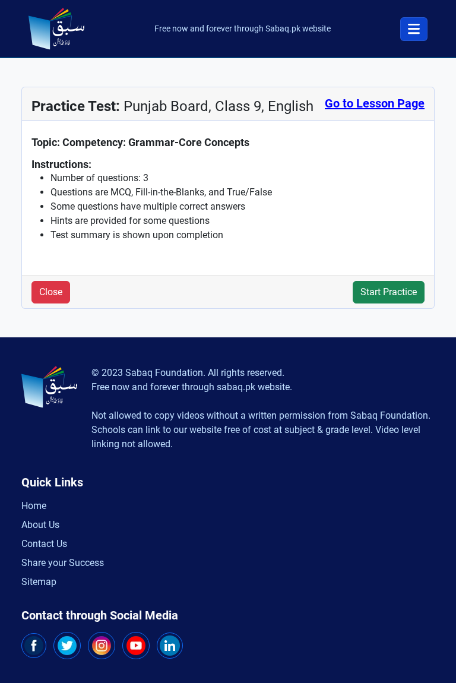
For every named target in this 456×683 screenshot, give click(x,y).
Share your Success (62, 562)
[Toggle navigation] (414, 29)
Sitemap (38, 581)
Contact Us (44, 543)
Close (50, 292)
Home (33, 505)
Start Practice (388, 292)
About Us (40, 524)
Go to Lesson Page (375, 103)
